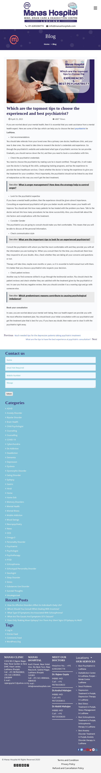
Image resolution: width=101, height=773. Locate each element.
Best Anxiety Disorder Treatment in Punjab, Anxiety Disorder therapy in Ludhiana (86, 737)
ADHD (9, 408)
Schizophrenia (13, 564)
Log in (9, 630)
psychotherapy (13, 555)
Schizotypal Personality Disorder (21, 568)
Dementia (11, 457)
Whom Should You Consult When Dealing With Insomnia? (33, 609)
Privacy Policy (68, 764)
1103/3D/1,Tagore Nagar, (15, 661)
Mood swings (13, 519)
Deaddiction (12, 453)
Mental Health (13, 506)
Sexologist (11, 573)
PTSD (9, 559)
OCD (9, 533)
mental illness (13, 510)
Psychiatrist (12, 546)
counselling (12, 435)
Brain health (12, 422)
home (9, 493)
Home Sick (11, 497)
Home (46, 44)
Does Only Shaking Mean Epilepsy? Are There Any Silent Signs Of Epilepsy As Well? (44, 620)
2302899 (8, 678)
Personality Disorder (16, 542)
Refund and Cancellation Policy (68, 768)
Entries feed (12, 634)
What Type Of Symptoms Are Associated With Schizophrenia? (35, 612)
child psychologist (15, 426)
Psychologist (12, 550)
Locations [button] (83, 658)
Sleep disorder (13, 577)
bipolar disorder (14, 417)
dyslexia (10, 466)
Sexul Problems (85, 686)
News (9, 528)
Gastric (10, 484)
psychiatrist (80, 129)
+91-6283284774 (35, 26)
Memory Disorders (15, 502)
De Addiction (13, 448)
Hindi (9, 488)
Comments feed (14, 637)
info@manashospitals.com (62, 26)
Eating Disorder (14, 475)
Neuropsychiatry (14, 524)
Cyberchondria (13, 444)
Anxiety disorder (14, 413)
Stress (9, 582)
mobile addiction (14, 515)
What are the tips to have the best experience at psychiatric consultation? (58, 339)
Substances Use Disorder (18, 586)
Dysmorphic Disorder (16, 470)
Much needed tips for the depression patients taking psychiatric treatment (48, 335)
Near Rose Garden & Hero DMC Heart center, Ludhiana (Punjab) (15, 666)
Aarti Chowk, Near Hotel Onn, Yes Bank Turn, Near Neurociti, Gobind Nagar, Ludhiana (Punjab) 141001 (39, 670)
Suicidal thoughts (15, 590)
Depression (12, 462)
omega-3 (11, 537)
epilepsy (10, 479)
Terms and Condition (68, 760)
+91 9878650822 (16, 672)
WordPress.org (14, 641)
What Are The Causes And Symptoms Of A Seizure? (30, 616)
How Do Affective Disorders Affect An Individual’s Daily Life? (34, 605)
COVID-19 (11, 439)
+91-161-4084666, (41, 678)
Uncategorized (13, 595)
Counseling (12, 430)
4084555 (32, 681)
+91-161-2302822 (12, 675)
